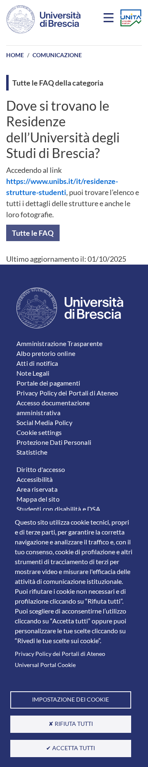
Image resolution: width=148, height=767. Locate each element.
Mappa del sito (38, 499)
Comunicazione (57, 54)
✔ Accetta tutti (70, 748)
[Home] (44, 19)
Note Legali (32, 373)
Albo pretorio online (45, 353)
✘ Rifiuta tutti (71, 724)
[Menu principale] (109, 19)
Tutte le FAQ (32, 232)
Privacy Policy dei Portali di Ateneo (60, 654)
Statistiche (31, 452)
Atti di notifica (37, 363)
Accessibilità (34, 479)
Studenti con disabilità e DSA (58, 509)
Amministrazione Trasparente (59, 343)
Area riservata (37, 489)
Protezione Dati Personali (53, 442)
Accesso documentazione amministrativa (53, 407)
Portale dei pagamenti (48, 383)
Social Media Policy (44, 422)
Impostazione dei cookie (70, 699)
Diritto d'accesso (40, 469)
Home (15, 54)
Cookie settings (39, 432)
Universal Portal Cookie (45, 665)
